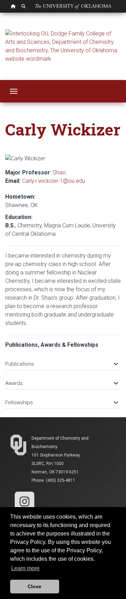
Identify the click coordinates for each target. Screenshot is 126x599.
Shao (59, 172)
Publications (61, 364)
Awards (61, 383)
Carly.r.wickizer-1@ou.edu (53, 181)
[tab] (63, 360)
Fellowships (61, 402)
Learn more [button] (25, 568)
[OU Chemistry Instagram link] (24, 501)
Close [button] (34, 586)
